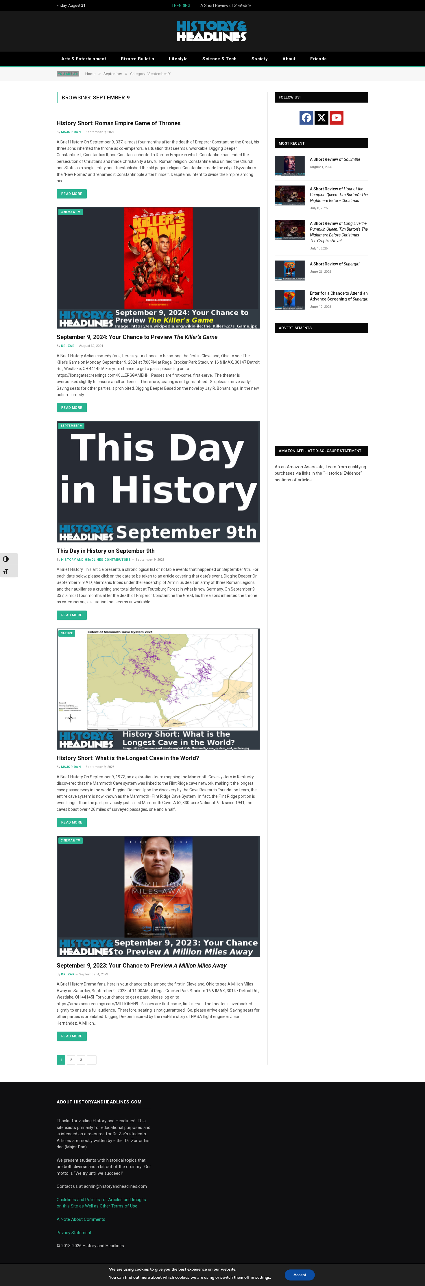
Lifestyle (178, 58)
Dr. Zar (67, 346)
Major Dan (71, 132)
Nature (67, 633)
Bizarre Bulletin (137, 58)
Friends (318, 58)
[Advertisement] (321, 390)
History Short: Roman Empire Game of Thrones (119, 123)
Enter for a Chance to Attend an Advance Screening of (339, 296)
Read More (71, 194)
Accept (299, 1275)
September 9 (71, 425)
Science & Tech (219, 58)
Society (260, 58)
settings (262, 1277)
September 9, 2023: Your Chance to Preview (141, 965)
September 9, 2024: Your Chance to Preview (137, 337)
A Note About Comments (81, 1219)
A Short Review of (210, 5)
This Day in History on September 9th (106, 550)
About (288, 58)
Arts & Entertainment (83, 58)
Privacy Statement (74, 1232)
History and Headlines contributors (96, 560)
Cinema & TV (70, 212)
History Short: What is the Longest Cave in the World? (128, 758)
